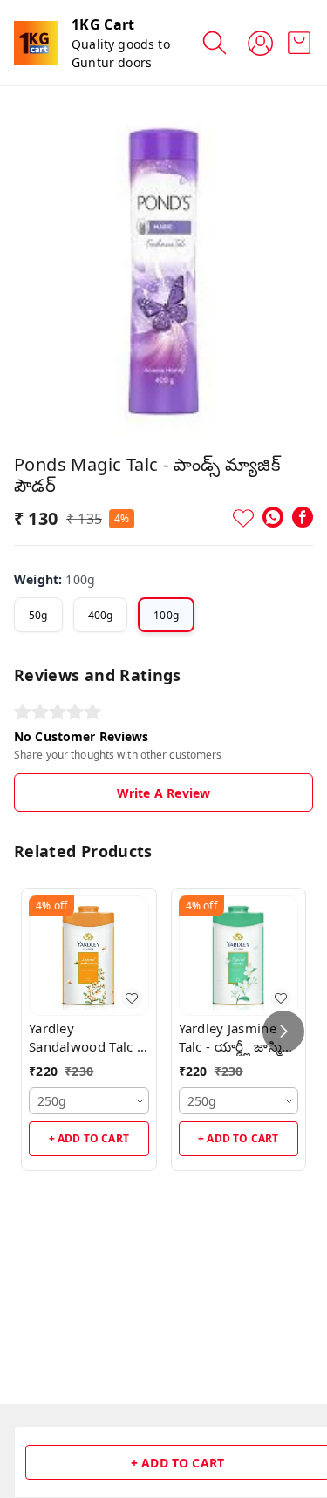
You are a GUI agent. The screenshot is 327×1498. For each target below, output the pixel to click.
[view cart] (299, 43)
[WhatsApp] (272, 517)
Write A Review (163, 793)
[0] (299, 43)
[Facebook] (302, 517)
